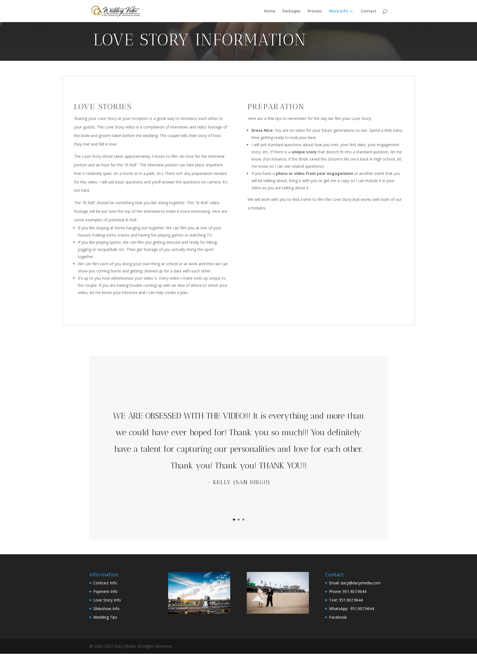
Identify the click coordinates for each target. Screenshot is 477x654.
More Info (338, 11)
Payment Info (105, 591)
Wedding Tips (105, 617)
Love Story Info (107, 600)
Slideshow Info (106, 608)
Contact (369, 11)
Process (315, 11)
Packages (291, 11)
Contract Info (105, 582)
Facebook (338, 617)
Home (269, 11)
